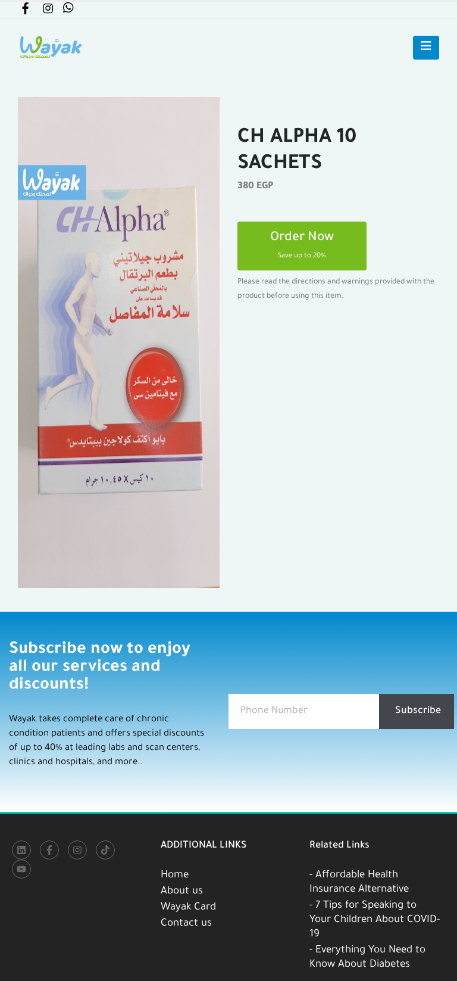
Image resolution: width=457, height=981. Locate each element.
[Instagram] (77, 849)
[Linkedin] (21, 849)
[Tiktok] (105, 849)
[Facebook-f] (49, 849)
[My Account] (25, 11)
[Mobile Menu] (426, 48)
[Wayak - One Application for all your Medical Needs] (50, 47)
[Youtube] (21, 869)
